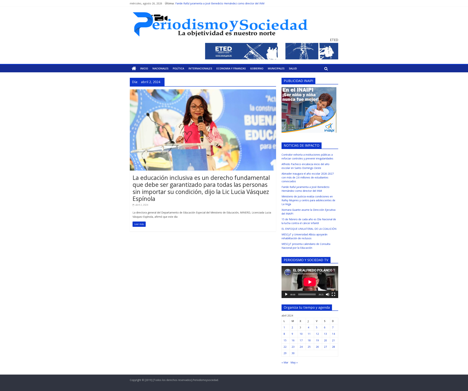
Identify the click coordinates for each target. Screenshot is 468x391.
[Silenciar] (327, 294)
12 (317, 333)
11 (309, 333)
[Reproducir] (286, 294)
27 (325, 346)
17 (301, 340)
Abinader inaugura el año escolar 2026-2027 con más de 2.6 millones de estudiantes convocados (308, 177)
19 (317, 340)
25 (309, 346)
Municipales (276, 68)
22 (285, 346)
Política (178, 68)
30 (293, 353)
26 (317, 346)
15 (285, 340)
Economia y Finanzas (231, 68)
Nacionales (160, 68)
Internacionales (200, 68)
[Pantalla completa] (333, 294)
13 (325, 333)
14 (333, 333)
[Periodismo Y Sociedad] (134, 68)
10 (301, 333)
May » (294, 362)
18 (309, 340)
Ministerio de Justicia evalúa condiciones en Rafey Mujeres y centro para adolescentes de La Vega (308, 200)
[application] (310, 282)
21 (333, 340)
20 (325, 340)
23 (293, 346)
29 (285, 353)
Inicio (144, 68)
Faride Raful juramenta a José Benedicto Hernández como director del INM (219, 3)
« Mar (285, 362)
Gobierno (256, 68)
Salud (293, 68)
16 (293, 340)
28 (333, 346)
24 (301, 346)
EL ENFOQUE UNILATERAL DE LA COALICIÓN (309, 228)
